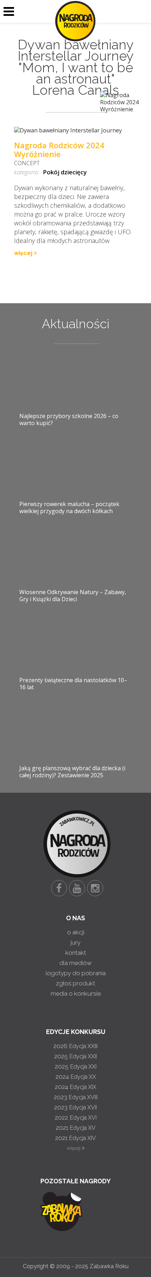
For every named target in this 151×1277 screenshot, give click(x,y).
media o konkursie (76, 993)
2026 (75, 1045)
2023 (76, 1097)
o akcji (75, 932)
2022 (76, 1117)
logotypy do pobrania (76, 973)
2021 (76, 1127)
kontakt (75, 952)
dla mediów (75, 962)
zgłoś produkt (75, 983)
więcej (24, 253)
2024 (75, 1076)
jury (75, 942)
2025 (75, 1056)
